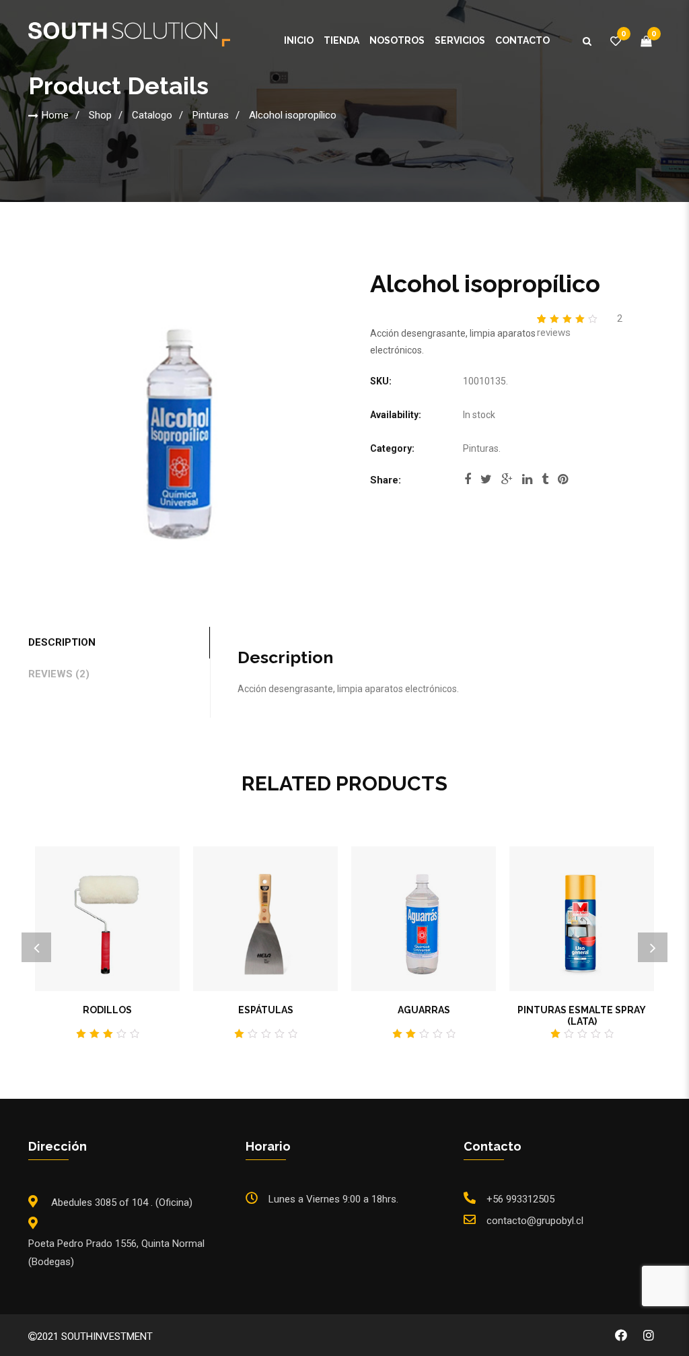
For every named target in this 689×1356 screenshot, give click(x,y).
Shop (100, 115)
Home (55, 115)
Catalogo (152, 115)
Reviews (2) (58, 674)
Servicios (460, 40)
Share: (385, 480)
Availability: (395, 414)
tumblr (545, 483)
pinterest (563, 483)
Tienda (341, 40)
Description (62, 642)
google (507, 483)
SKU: (381, 381)
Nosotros (397, 40)
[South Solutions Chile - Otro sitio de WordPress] (129, 37)
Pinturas (210, 115)
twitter (486, 483)
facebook (467, 483)
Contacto (522, 40)
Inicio (299, 40)
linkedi (527, 483)
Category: (392, 448)
